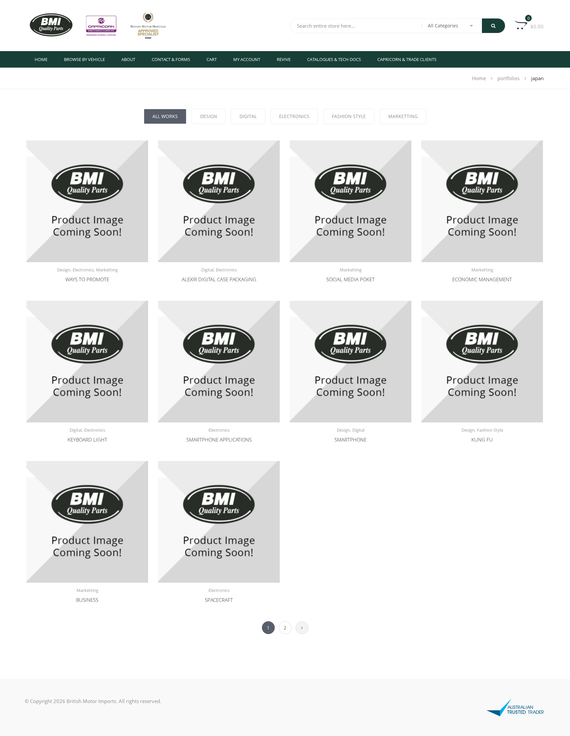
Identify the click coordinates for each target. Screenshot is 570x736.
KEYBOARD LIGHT (87, 439)
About (128, 59)
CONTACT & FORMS (171, 59)
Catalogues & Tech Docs (334, 59)
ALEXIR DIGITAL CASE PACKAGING (219, 279)
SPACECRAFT (219, 600)
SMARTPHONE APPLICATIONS (219, 439)
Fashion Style (490, 430)
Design (63, 270)
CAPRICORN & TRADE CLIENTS (406, 59)
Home (41, 59)
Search (493, 25)
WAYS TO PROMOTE (87, 279)
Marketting (107, 270)
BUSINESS (87, 600)
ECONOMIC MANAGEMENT (482, 279)
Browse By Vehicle (84, 59)
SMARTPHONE (350, 439)
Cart (211, 59)
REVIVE (284, 59)
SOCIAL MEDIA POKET (350, 279)
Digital (207, 270)
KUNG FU (482, 439)
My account (246, 59)
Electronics (83, 270)
